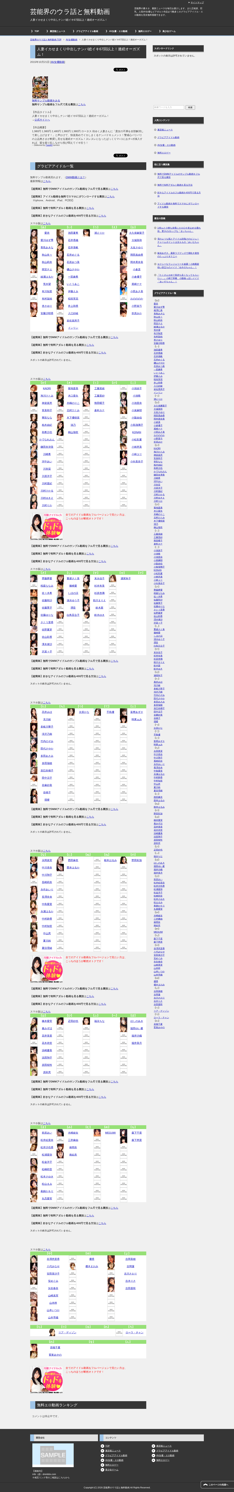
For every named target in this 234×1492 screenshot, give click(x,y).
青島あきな (47, 247)
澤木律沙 (47, 644)
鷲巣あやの (55, 1354)
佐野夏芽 (47, 629)
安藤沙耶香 (47, 313)
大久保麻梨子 (136, 232)
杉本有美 (99, 585)
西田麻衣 (73, 860)
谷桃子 (47, 792)
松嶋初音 (47, 1169)
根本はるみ (110, 860)
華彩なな (47, 417)
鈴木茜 (99, 607)
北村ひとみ (73, 410)
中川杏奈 (47, 867)
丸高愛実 (47, 1198)
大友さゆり (136, 247)
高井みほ (47, 712)
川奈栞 (47, 468)
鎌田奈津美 (47, 446)
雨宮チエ (47, 269)
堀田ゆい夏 (136, 1028)
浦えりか (99, 232)
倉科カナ (99, 410)
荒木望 (47, 284)
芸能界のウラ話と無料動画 (70, 11)
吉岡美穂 (130, 1259)
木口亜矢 (73, 395)
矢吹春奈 (53, 1288)
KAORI (47, 388)
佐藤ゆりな (47, 615)
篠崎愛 (73, 585)
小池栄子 (137, 388)
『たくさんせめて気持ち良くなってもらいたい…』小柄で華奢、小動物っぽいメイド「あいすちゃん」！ (178, 278)
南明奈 (73, 1147)
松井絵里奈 (47, 1140)
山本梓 (53, 1302)
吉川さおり (130, 1273)
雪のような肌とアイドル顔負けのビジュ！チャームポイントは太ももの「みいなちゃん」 (178, 242)
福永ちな (99, 1021)
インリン (73, 327)
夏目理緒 (47, 947)
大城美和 (137, 240)
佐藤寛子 (47, 607)
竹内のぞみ (47, 741)
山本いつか (53, 1310)
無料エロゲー (145, 31)
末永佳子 (99, 578)
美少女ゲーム (169, 31)
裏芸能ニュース (57, 31)
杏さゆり (47, 305)
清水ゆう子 (73, 600)
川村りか (47, 505)
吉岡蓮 (130, 1266)
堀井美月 (137, 1043)
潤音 (73, 607)
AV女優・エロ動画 (118, 31)
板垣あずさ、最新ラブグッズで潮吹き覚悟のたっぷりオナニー (178, 255)
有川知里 (47, 291)
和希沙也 (47, 432)
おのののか (136, 298)
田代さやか (47, 748)
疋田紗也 (73, 1021)
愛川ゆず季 (47, 240)
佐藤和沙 (47, 600)
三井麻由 (73, 1140)
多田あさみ (47, 755)
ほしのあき (136, 1021)
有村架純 (47, 298)
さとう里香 (47, 622)
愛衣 (47, 232)
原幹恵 (47, 1072)
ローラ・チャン (135, 1332)
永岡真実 (47, 860)
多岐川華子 (47, 726)
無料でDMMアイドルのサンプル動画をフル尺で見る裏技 (178, 176)
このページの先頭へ (218, 1484)
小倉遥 (137, 269)
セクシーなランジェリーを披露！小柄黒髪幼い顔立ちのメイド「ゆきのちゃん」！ (178, 266)
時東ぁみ (137, 719)
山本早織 (53, 1317)
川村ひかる (47, 490)
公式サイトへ (42, 119)
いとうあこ (73, 284)
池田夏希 (73, 232)
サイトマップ (197, 2)
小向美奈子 (136, 461)
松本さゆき (47, 1176)
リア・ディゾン (67, 1332)
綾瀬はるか (47, 276)
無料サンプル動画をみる (46, 100)
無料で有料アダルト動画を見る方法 (175, 185)
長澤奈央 (47, 896)
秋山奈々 (47, 254)
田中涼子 (47, 777)
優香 (91, 1259)
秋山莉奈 (47, 262)
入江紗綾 (73, 313)
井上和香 (73, 305)
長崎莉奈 (47, 882)
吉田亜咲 (130, 1288)
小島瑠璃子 (136, 424)
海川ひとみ (47, 395)
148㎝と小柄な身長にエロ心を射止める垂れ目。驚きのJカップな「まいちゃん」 (179, 229)
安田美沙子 (53, 1273)
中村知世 (47, 926)
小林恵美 (137, 446)
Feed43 (49, 145)
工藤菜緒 (99, 388)
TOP (37, 31)
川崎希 (47, 454)
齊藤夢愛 (47, 578)
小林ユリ (137, 454)
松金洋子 (47, 1161)
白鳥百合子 (73, 615)
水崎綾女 (73, 1132)
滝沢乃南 (47, 733)
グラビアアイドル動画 (87, 31)
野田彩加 (137, 860)
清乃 (73, 424)
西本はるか (73, 867)
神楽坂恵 (47, 403)
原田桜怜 (47, 1064)
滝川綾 (47, 719)
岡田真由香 (136, 254)
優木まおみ (91, 1266)
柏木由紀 (47, 424)
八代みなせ (53, 1266)
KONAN (136, 432)
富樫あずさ (136, 712)
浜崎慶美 (47, 1050)
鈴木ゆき (99, 615)
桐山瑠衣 (73, 432)
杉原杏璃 (99, 593)
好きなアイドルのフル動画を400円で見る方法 (179, 194)
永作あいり (47, 889)
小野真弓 (137, 305)
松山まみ (47, 1183)
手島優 (110, 712)
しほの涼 (73, 593)
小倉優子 (137, 276)
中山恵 (47, 933)
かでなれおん (47, 439)
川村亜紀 (47, 483)
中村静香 (47, 918)
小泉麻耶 (137, 410)
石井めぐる (73, 254)
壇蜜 (47, 799)
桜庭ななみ (47, 585)
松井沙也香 (47, 1147)
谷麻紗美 (47, 785)
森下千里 (137, 1132)
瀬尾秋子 (126, 578)
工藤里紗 (99, 395)
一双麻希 (73, 276)
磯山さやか (73, 269)
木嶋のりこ (73, 403)
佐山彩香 (47, 636)
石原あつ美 (73, 262)
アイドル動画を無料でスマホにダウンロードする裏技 (178, 205)
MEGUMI (110, 1132)
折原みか (137, 313)
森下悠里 (137, 1140)
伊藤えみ (73, 291)
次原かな (84, 712)
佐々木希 (47, 593)
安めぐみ (53, 1280)
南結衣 (73, 1154)
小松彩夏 (137, 439)
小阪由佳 (137, 417)
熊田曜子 (99, 403)
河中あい (47, 461)
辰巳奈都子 (47, 770)
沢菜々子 (47, 651)
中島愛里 (47, 904)
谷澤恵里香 (53, 1259)
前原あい (47, 1132)
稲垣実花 (73, 298)
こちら (82, 104)
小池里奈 (137, 403)
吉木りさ (130, 1280)
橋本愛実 (47, 1021)
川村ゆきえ (47, 498)
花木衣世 (47, 1043)
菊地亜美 (73, 388)
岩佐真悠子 (73, 320)
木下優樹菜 (73, 417)
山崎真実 (53, 1295)
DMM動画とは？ (75, 177)
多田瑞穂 (47, 763)
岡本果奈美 (136, 262)
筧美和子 (47, 410)
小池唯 (137, 395)
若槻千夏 (55, 1347)
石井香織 (73, 240)
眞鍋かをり (47, 1191)
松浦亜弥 (47, 1154)
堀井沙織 (137, 1035)
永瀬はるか (47, 911)
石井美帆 (73, 247)
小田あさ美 (136, 291)
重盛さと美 (73, 578)
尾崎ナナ (137, 284)
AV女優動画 (57, 61)
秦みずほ (47, 1028)
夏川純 (47, 940)
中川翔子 (47, 874)
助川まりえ (99, 600)
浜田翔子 (47, 1057)
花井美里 (47, 1035)
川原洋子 (47, 476)
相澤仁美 (158, 310)
